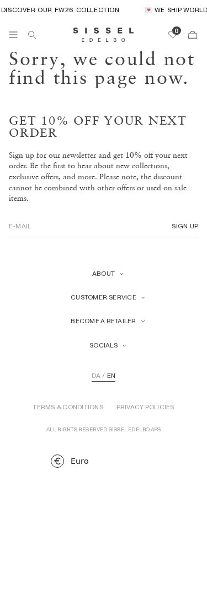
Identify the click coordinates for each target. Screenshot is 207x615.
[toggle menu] (13, 34)
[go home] (103, 34)
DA (96, 375)
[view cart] (192, 34)
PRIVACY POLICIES (145, 407)
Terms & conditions (68, 407)
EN (111, 375)
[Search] (32, 34)
